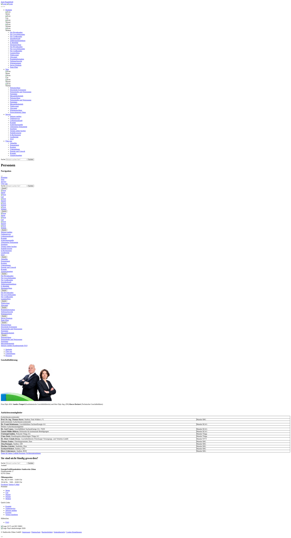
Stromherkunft (15, 39)
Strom (7, 490)
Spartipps (13, 129)
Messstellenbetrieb (16, 96)
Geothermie (14, 137)
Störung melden (15, 116)
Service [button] (8, 114)
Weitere (8, 499)
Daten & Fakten (6, 453)
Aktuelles (13, 143)
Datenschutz (35, 532)
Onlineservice (15, 118)
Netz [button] (7, 69)
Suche (3, 159)
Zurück (4, 188)
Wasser (8, 495)
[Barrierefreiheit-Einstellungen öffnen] (2, 6)
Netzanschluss (15, 88)
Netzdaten (13, 94)
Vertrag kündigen (11, 515)
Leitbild (15, 453)
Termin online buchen (18, 131)
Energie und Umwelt (17, 151)
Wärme (8, 497)
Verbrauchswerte (16, 61)
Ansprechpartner (16, 155)
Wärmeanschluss (16, 110)
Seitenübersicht (59, 532)
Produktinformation (17, 59)
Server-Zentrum (15, 65)
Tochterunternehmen (33, 453)
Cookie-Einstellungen (74, 532)
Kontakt (13, 123)
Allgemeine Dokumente (18, 127)
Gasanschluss (15, 53)
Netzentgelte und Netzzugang (20, 92)
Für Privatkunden (16, 32)
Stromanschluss (15, 45)
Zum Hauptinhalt (7, 2)
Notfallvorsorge (15, 133)
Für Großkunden (16, 36)
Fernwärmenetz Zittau (18, 112)
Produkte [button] (8, 10)
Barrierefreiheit (47, 532)
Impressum (26, 532)
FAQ (12, 139)
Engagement (14, 145)
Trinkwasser (14, 55)
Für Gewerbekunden (17, 34)
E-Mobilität (14, 43)
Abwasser (13, 57)
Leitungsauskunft (16, 121)
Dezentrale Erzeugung (18, 90)
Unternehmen (15, 149)
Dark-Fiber (14, 67)
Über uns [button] (8, 141)
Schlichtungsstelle (16, 125)
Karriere (13, 147)
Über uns (8, 351)
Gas (6, 492)
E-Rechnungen (15, 135)
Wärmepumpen (15, 63)
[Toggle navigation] (4, 6)
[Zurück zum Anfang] (2, 536)
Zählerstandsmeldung (17, 41)
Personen (8, 356)
